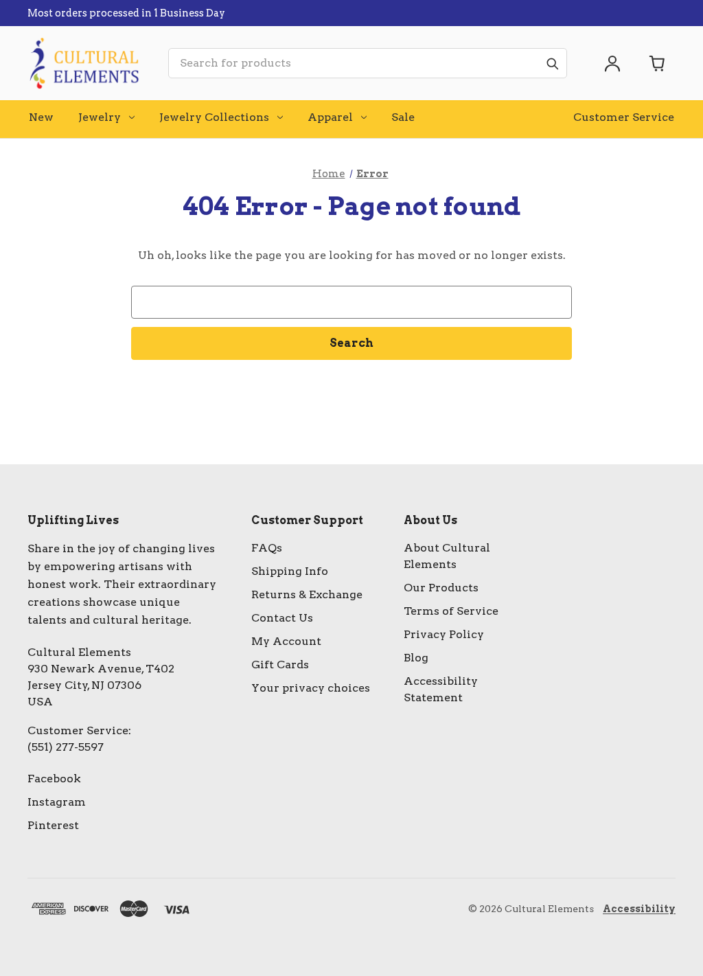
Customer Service (623, 117)
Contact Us (282, 617)
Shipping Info (289, 571)
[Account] (612, 63)
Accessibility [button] (639, 908)
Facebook (54, 778)
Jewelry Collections (214, 117)
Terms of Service (451, 610)
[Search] (552, 63)
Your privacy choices (310, 687)
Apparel (330, 117)
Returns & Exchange (306, 594)
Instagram (56, 801)
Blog (416, 657)
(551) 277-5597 (65, 746)
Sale (403, 117)
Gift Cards (280, 664)
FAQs (266, 547)
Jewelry (99, 117)
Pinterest (53, 825)
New (41, 117)
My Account (286, 641)
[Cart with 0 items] (658, 63)
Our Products (441, 587)
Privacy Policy (444, 634)
